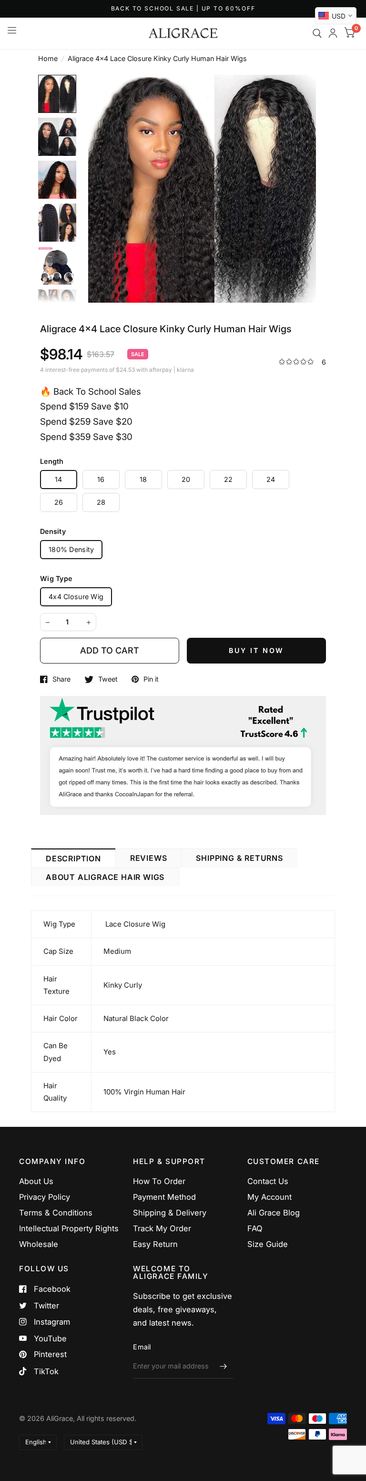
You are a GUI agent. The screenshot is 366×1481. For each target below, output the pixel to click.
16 (101, 479)
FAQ (255, 1228)
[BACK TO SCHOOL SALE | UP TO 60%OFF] (183, 9)
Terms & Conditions (55, 1212)
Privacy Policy (44, 1197)
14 (58, 479)
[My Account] (333, 33)
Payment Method (164, 1197)
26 (58, 502)
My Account (269, 1197)
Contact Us (267, 1181)
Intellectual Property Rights (69, 1228)
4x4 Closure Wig (76, 596)
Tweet (108, 679)
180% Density (71, 549)
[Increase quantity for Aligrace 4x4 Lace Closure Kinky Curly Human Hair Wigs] (88, 622)
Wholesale (38, 1244)
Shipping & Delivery (169, 1212)
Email (142, 1347)
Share (61, 679)
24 (270, 479)
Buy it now (257, 650)
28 (101, 502)
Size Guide (267, 1244)
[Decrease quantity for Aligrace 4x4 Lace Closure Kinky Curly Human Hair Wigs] (48, 622)
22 (228, 479)
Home (48, 58)
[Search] (317, 33)
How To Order (159, 1181)
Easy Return (155, 1244)
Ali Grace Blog (273, 1212)
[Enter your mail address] (223, 1366)
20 (186, 479)
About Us (36, 1181)
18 (143, 479)
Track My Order (162, 1228)
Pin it (151, 679)
